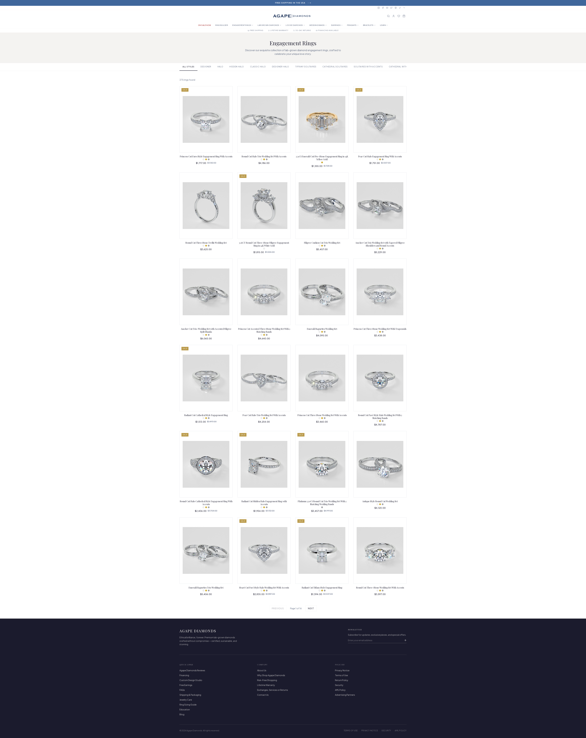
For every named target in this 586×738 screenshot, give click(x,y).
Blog (181, 714)
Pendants (351, 25)
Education (184, 709)
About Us (261, 670)
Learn (383, 25)
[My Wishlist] (398, 16)
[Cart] (404, 16)
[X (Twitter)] (391, 8)
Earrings (336, 25)
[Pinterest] (396, 8)
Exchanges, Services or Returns (272, 690)
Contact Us (263, 694)
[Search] (388, 16)
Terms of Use (341, 675)
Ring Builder (221, 25)
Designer (206, 67)
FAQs (182, 690)
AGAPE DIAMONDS (197, 630)
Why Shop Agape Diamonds (271, 675)
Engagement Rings (241, 25)
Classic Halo (258, 67)
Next (311, 608)
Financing (184, 675)
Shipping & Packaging (190, 694)
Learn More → (302, 3)
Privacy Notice (342, 670)
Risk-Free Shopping (267, 680)
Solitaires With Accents (368, 67)
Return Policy (341, 680)
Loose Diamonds (294, 25)
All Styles (188, 67)
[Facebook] (383, 8)
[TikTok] (400, 8)
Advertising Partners (345, 694)
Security (339, 685)
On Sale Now (204, 25)
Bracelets (368, 25)
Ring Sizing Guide (188, 704)
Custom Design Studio (190, 680)
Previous (278, 608)
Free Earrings (185, 685)
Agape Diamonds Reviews (192, 670)
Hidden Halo (236, 67)
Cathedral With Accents (403, 67)
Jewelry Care (185, 699)
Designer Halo (280, 67)
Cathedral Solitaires (335, 67)
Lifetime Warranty (266, 685)
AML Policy (340, 690)
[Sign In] (393, 16)
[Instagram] (379, 8)
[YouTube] (387, 8)
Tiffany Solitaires (306, 67)
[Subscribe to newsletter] (405, 640)
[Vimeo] (404, 8)
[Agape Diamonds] (291, 16)
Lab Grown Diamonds (268, 25)
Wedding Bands (317, 25)
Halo (220, 67)
